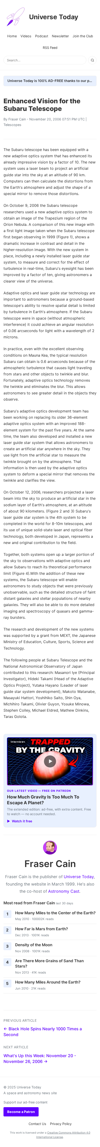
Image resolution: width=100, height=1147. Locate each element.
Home (12, 36)
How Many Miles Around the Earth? (47, 982)
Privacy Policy (61, 1124)
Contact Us (37, 1124)
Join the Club (83, 36)
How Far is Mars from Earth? (41, 929)
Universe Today (53, 17)
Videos (25, 36)
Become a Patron (21, 1112)
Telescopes (12, 125)
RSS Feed (50, 48)
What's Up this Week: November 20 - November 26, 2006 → (39, 1058)
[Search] (92, 60)
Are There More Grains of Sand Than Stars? (49, 963)
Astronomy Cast (63, 891)
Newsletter (60, 36)
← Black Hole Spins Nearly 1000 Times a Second (42, 1031)
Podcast (41, 36)
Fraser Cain (17, 119)
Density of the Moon (33, 945)
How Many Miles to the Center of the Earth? (55, 913)
